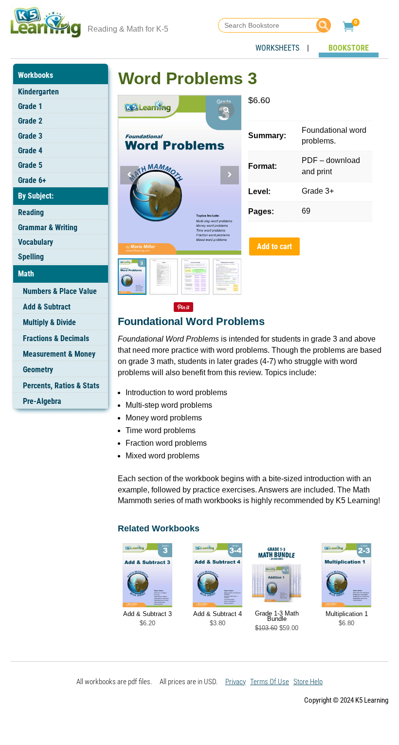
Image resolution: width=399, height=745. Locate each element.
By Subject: (36, 195)
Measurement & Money (59, 354)
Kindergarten (38, 91)
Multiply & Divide (49, 322)
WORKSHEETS (277, 48)
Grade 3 (30, 136)
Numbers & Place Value (60, 291)
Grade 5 (30, 165)
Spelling (31, 256)
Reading (31, 212)
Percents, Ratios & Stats (61, 385)
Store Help (308, 681)
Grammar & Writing (47, 227)
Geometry (38, 369)
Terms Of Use (269, 681)
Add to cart (274, 246)
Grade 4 (30, 150)
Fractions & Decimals (56, 338)
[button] (229, 175)
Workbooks (35, 75)
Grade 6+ (32, 180)
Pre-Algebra (42, 401)
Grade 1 (30, 106)
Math (26, 273)
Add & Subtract (47, 306)
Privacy (235, 681)
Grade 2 (30, 121)
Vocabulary (35, 242)
